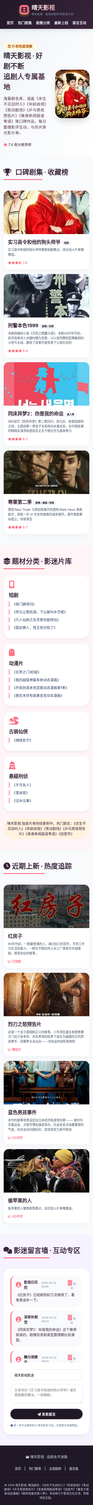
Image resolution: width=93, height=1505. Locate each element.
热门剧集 (25, 23)
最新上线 (61, 23)
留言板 (73, 1468)
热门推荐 (35, 1468)
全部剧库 (55, 1468)
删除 (73, 1286)
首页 (10, 23)
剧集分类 (43, 23)
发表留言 (48, 1414)
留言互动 (79, 23)
